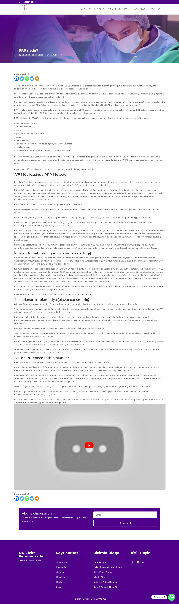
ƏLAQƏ (151, 9)
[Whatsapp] (27, 78)
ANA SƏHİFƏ (85, 9)
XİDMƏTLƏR (114, 9)
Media (59, 582)
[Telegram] (32, 78)
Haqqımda (61, 567)
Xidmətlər (60, 572)
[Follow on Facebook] (133, 562)
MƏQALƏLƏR (138, 9)
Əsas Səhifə (61, 562)
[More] (37, 78)
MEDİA (126, 9)
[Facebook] (16, 78)
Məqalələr (61, 577)
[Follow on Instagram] (138, 562)
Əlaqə (58, 587)
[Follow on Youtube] (143, 562)
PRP (60, 55)
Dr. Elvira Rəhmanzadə (32, 55)
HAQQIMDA (99, 9)
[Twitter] (22, 78)
